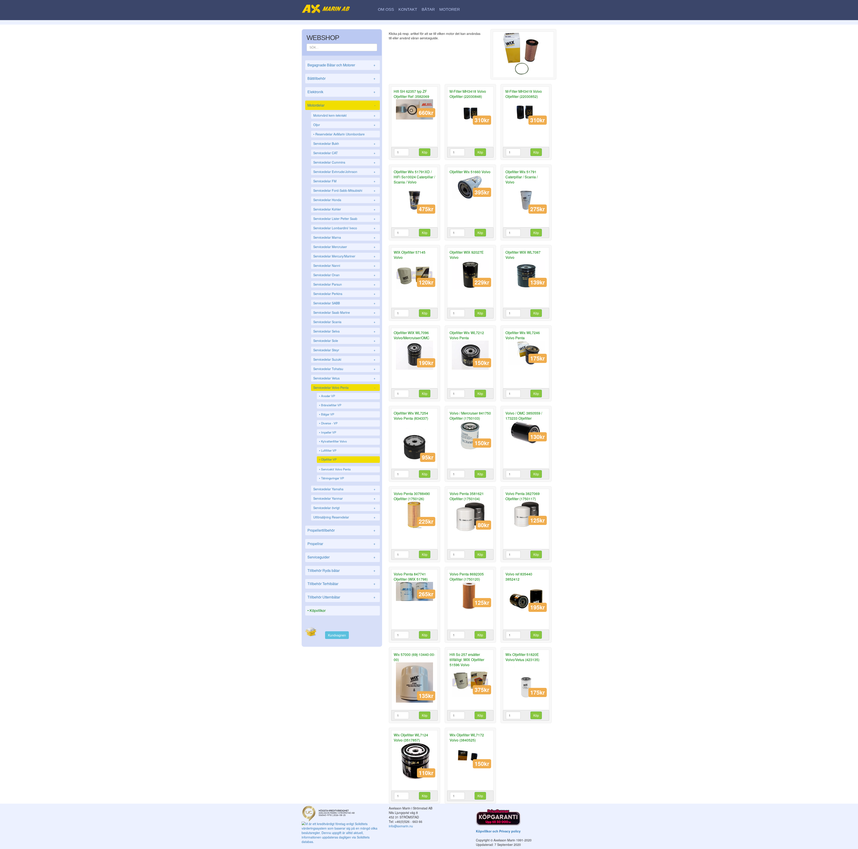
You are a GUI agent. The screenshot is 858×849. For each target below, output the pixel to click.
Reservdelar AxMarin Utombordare (340, 134)
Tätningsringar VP (332, 478)
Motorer (449, 9)
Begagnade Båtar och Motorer (341, 64)
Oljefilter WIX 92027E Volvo (467, 255)
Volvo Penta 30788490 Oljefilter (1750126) (412, 496)
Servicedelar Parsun (344, 284)
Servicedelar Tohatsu (344, 369)
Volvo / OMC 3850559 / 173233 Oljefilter (523, 416)
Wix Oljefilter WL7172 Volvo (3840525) (467, 737)
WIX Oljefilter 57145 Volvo (409, 255)
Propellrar (341, 543)
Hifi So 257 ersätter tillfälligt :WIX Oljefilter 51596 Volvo (467, 659)
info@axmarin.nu (401, 826)
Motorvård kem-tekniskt (344, 115)
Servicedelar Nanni (344, 265)
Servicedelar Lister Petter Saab (344, 218)
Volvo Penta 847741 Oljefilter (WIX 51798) (411, 576)
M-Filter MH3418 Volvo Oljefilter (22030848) (468, 94)
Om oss (386, 9)
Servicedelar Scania (344, 322)
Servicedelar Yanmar (344, 498)
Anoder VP (328, 396)
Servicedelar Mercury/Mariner (344, 256)
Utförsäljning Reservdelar (344, 517)
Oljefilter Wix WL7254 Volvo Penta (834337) (411, 416)
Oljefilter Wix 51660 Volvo (470, 171)
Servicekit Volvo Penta (336, 469)
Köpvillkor (318, 610)
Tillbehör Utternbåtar (341, 597)
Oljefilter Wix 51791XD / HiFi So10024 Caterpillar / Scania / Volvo (414, 177)
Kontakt (407, 9)
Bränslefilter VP (331, 405)
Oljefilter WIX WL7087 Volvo (522, 255)
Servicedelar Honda (344, 200)
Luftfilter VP (328, 450)
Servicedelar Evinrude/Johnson (344, 171)
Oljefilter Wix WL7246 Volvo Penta (522, 335)
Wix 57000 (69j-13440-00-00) (414, 657)
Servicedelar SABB (344, 303)
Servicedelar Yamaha (344, 489)
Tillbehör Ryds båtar (341, 570)
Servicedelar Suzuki (344, 359)
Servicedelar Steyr (344, 350)
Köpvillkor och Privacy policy (498, 831)
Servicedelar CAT (344, 153)
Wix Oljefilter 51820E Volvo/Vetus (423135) (522, 657)
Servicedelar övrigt (344, 508)
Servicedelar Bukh (344, 143)
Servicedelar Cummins (344, 162)
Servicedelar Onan (344, 275)
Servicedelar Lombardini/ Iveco (344, 228)
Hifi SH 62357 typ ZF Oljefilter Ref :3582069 (411, 94)
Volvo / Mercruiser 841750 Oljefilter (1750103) (470, 416)
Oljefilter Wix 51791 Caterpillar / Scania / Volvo (521, 177)
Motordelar (341, 105)
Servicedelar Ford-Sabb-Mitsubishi (344, 190)
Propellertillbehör (341, 530)
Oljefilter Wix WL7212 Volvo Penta (467, 335)
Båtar (428, 9)
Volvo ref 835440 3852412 (518, 576)
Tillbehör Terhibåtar (341, 583)
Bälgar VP (327, 414)
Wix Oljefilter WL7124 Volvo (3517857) (411, 737)
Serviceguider (341, 557)
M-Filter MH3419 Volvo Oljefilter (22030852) (523, 94)
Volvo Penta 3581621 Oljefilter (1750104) (467, 496)
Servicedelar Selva (344, 331)
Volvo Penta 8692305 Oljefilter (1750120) (467, 576)
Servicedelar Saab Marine (344, 312)
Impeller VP (328, 432)
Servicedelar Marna (344, 237)
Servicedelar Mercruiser (344, 246)
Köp (424, 152)
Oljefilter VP (329, 459)
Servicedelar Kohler (344, 209)
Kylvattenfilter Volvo (334, 441)
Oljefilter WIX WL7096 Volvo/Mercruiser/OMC (411, 335)
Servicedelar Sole (344, 340)
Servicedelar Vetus (344, 378)
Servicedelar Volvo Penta (344, 387)
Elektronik (341, 91)
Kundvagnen (337, 635)
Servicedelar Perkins (344, 293)
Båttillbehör (341, 78)
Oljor (344, 124)
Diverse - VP (329, 423)
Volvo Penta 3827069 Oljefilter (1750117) (522, 496)
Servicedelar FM (344, 181)
